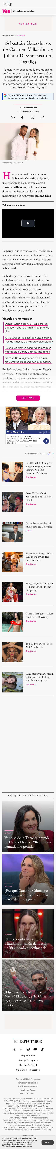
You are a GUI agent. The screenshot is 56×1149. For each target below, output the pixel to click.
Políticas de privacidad (28, 1086)
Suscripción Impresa (28, 1060)
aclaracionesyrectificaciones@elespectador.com (28, 1118)
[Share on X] (32, 117)
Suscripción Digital (28, 1065)
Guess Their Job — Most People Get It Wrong (39, 615)
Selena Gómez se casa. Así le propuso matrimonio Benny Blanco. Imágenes (28, 349)
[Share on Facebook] (22, 117)
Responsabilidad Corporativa (28, 1079)
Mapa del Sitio (28, 1055)
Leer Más (28, 398)
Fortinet (29, 530)
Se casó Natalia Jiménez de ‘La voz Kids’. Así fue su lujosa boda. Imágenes (28, 360)
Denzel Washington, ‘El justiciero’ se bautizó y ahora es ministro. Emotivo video (27, 327)
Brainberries (31, 477)
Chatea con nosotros (30, 1070)
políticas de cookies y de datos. (19, 1146)
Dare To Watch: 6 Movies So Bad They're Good (39, 496)
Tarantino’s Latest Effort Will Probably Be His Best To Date (39, 557)
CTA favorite (31, 684)
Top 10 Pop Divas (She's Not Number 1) (39, 645)
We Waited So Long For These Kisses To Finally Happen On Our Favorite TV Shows (39, 468)
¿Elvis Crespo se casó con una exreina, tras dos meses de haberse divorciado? (29, 339)
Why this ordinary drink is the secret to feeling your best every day (39, 677)
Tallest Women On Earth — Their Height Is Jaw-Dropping (40, 587)
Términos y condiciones (28, 1083)
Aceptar (47, 1142)
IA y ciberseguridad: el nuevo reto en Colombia (39, 525)
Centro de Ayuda (28, 1090)
